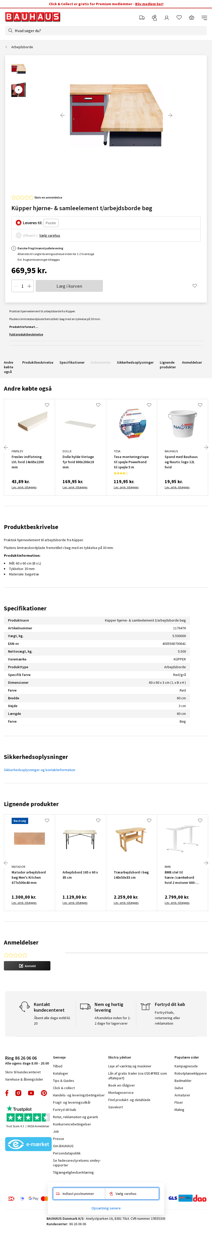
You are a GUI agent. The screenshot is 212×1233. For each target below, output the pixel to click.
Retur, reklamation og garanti (75, 1117)
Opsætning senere (106, 1208)
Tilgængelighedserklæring (73, 1172)
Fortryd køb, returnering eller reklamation (167, 1018)
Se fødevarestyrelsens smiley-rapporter (77, 1162)
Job (56, 1131)
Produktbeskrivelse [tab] (31, 527)
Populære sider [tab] (187, 1057)
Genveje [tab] (59, 1057)
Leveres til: (32, 222)
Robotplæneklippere (191, 1073)
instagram (18, 1093)
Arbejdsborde (22, 47)
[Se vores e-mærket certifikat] (28, 1144)
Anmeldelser (192, 362)
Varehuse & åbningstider (24, 1079)
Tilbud (57, 1066)
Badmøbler (183, 1080)
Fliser (179, 1102)
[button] (27, 965)
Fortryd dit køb (64, 1109)
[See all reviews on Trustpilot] (28, 1114)
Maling (179, 1109)
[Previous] (62, 115)
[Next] (170, 115)
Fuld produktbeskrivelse (26, 334)
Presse (58, 1138)
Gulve (179, 1088)
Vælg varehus (49, 235)
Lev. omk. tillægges (24, 487)
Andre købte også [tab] (28, 388)
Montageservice (121, 1092)
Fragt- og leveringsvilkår (72, 1102)
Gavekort (115, 1107)
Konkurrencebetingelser (72, 1124)
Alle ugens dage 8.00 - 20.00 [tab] (27, 1060)
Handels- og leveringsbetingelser (79, 1095)
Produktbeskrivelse (37, 362)
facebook (7, 1093)
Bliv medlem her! (149, 4)
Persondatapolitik (67, 1153)
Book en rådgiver (121, 1085)
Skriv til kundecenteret (23, 1072)
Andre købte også (8, 367)
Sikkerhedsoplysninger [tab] (36, 757)
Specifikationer (72, 362)
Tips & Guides (63, 1080)
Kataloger (60, 1073)
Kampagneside (186, 1066)
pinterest (44, 1093)
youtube (31, 1093)
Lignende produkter (168, 364)
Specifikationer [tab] (25, 608)
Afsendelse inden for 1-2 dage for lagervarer (113, 1021)
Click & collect (64, 1088)
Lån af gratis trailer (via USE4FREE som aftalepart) (137, 1075)
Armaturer (182, 1095)
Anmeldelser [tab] (21, 942)
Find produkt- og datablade (129, 1099)
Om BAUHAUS (63, 1146)
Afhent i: (30, 235)
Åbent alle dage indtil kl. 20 (52, 1021)
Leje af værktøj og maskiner (130, 1066)
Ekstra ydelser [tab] (119, 1057)
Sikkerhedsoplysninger (135, 362)
